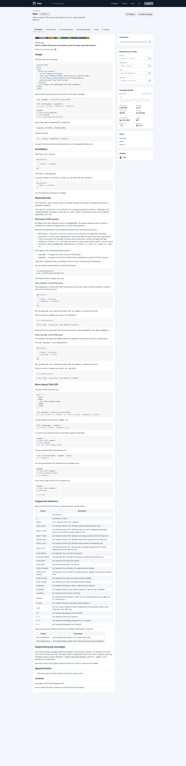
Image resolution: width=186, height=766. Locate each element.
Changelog (122, 138)
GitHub (121, 141)
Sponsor (122, 144)
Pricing (124, 3)
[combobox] (69, 3)
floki (35, 13)
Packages (114, 3)
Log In (148, 3)
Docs (132, 3)
